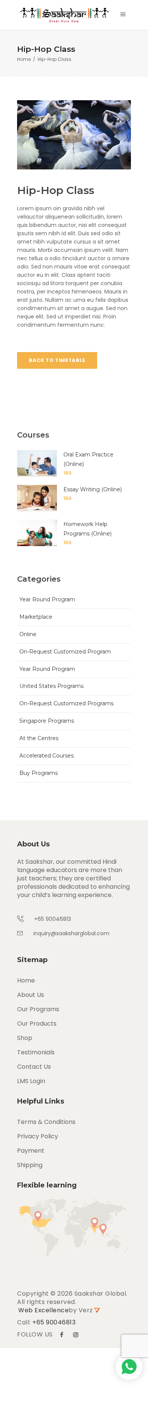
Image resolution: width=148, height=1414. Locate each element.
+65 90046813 (54, 1322)
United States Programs (51, 686)
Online (27, 634)
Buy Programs (38, 773)
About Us (30, 994)
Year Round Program (47, 599)
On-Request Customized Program (65, 651)
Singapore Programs (46, 720)
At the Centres (38, 738)
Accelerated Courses (46, 755)
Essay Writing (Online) (92, 489)
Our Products (37, 1023)
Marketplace (35, 616)
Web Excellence (43, 1310)
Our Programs (38, 1009)
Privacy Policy (37, 1136)
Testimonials (36, 1052)
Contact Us (34, 1066)
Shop (24, 1038)
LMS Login (31, 1081)
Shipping (30, 1165)
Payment (30, 1150)
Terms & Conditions (46, 1122)
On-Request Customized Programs (66, 703)
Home (24, 59)
